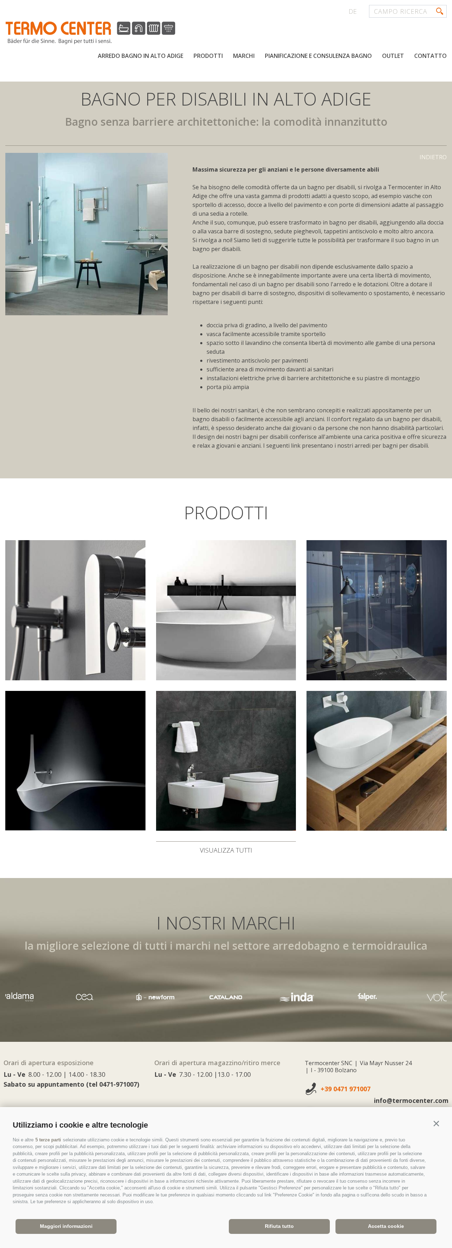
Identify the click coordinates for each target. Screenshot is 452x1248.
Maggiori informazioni (66, 1226)
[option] (86, 234)
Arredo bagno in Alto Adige (140, 56)
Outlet (393, 56)
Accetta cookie (386, 1226)
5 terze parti (48, 1139)
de (353, 11)
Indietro (433, 157)
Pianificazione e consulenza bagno (318, 56)
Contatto (430, 56)
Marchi (244, 56)
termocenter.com (90, 32)
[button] (436, 1124)
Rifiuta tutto (279, 1226)
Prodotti (208, 56)
